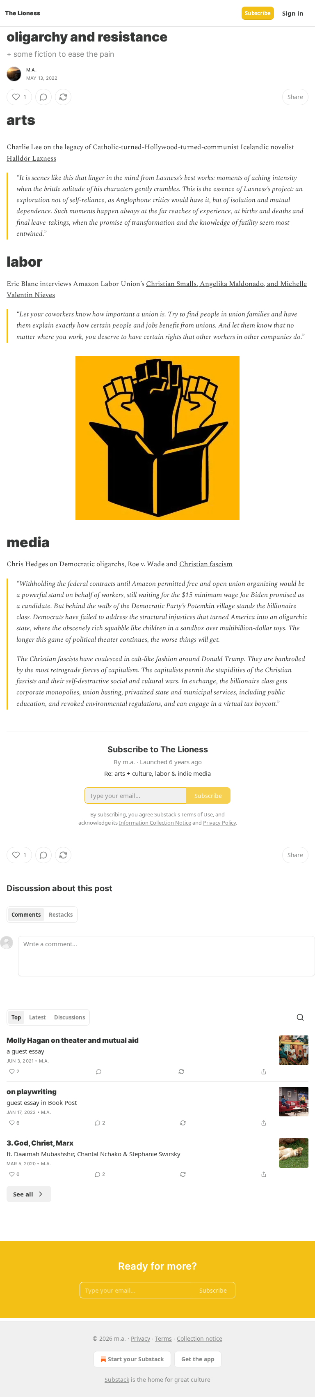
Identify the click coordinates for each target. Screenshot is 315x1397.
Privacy (140, 1338)
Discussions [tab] (69, 1017)
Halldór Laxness (31, 158)
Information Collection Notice (155, 822)
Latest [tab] (37, 1017)
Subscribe (258, 13)
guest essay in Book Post (42, 1102)
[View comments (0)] (43, 97)
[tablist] (42, 914)
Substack (117, 1379)
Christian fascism (206, 564)
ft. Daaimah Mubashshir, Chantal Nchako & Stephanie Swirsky (93, 1154)
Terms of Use (197, 814)
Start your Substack (136, 1359)
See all (23, 1194)
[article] (157, 1056)
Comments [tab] (26, 914)
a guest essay (25, 1051)
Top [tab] (16, 1017)
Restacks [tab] (61, 914)
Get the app (198, 1359)
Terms (163, 1338)
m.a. (31, 70)
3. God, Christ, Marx (40, 1143)
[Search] (300, 1017)
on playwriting (32, 1092)
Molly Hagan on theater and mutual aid (73, 1040)
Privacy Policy (219, 822)
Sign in (293, 13)
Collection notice (199, 1338)
